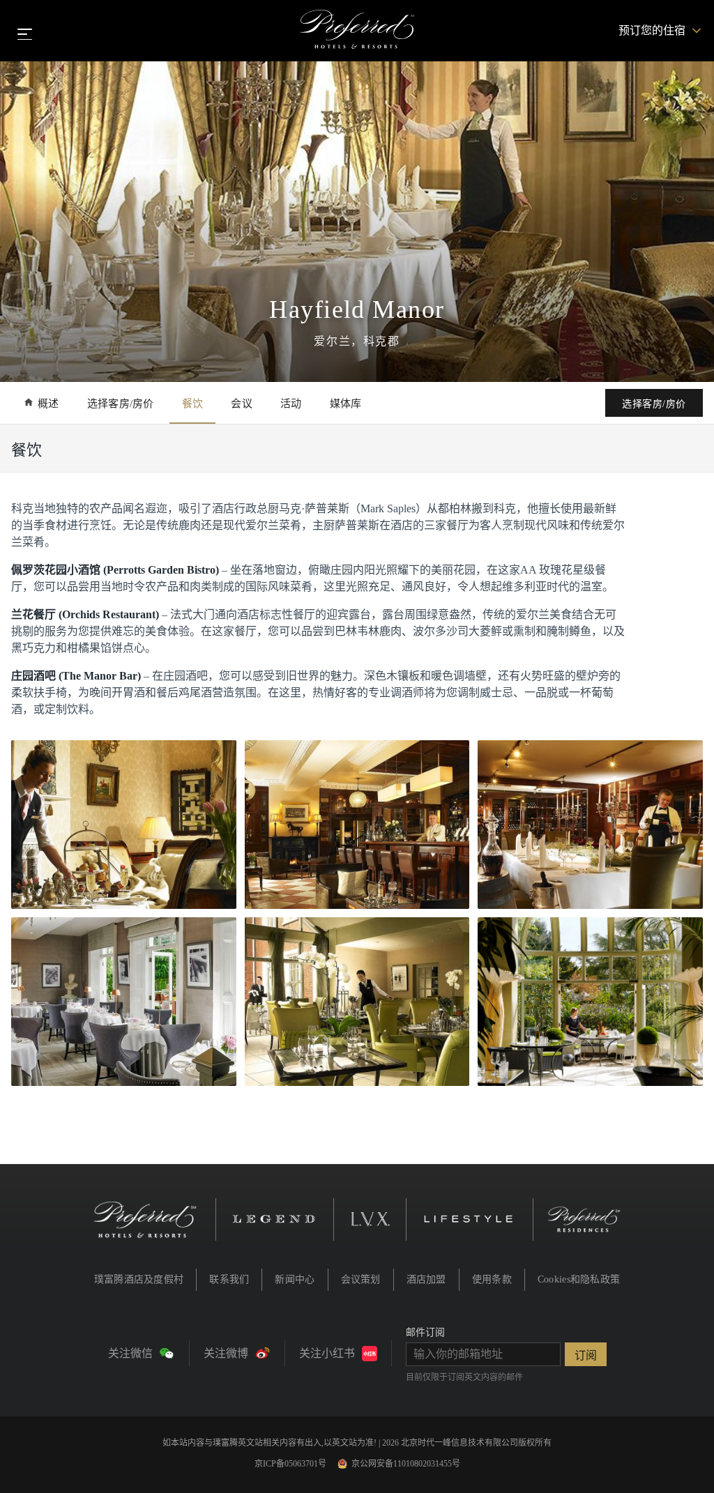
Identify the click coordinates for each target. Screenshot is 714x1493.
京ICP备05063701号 (290, 1464)
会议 (241, 403)
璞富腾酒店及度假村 (139, 1279)
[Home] (357, 31)
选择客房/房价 (120, 403)
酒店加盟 (426, 1279)
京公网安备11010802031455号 (405, 1464)
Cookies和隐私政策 (579, 1279)
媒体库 (346, 403)
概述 (48, 403)
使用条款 (492, 1279)
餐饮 (193, 403)
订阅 (586, 1355)
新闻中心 (294, 1279)
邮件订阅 (425, 1332)
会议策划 (361, 1279)
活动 (291, 403)
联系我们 (229, 1279)
